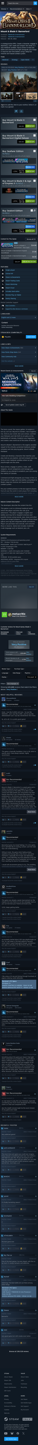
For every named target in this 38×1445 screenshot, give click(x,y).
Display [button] (4, 677)
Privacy (6, 1399)
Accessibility (8, 1403)
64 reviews (9, 1089)
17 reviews (17, 927)
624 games (9, 739)
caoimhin (9, 831)
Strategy (15, 60)
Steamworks (8, 1384)
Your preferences (31, 632)
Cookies (6, 1409)
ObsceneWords (11, 698)
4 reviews (8, 775)
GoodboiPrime (11, 886)
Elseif (8, 962)
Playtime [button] (27, 673)
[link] (18, 171)
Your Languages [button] (12, 683)
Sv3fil (8, 773)
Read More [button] (31, 812)
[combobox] (20, 3)
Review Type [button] (6, 669)
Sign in (3, 105)
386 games (9, 964)
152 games (9, 927)
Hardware (24, 1384)
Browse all (31, 239)
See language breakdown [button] (5, 632)
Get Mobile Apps (11, 1439)
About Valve (25, 1377)
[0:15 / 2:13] (19, 82)
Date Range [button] (16, 673)
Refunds (7, 1413)
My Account (25, 1409)
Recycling (24, 1387)
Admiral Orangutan (12, 1005)
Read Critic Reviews (19, 616)
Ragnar (8, 1087)
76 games (9, 700)
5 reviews (8, 888)
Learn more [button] (31, 337)
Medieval (5, 60)
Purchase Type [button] (19, 669)
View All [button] (33, 371)
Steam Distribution (10, 1387)
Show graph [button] (30, 677)
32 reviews (18, 739)
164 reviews (18, 1007)
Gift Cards (7, 1391)
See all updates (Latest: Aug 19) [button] (15, 405)
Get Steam (24, 1399)
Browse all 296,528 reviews (19, 1351)
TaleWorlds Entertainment (16, 34)
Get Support (25, 1406)
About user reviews (19, 632)
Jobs (22, 1380)
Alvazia (8, 737)
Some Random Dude (13, 1043)
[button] (4, 8)
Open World (25, 60)
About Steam (8, 1377)
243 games (9, 1007)
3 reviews (16, 700)
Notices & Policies (10, 1406)
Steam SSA (7, 1380)
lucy (7, 925)
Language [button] (5, 673)
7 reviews (8, 833)
